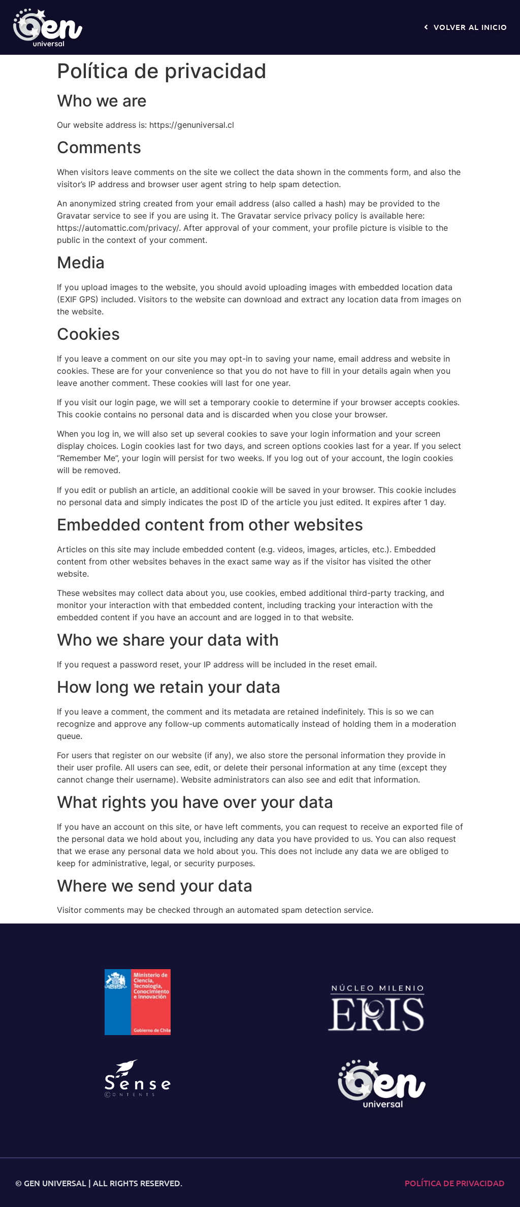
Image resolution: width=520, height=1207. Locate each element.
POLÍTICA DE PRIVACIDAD (455, 1182)
